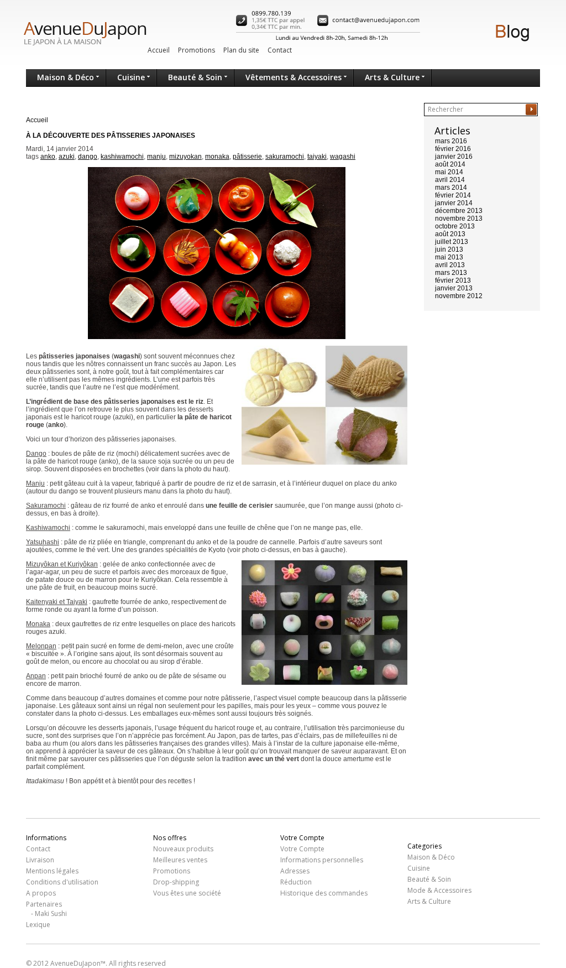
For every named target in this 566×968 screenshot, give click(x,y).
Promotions (196, 50)
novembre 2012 (459, 296)
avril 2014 (450, 180)
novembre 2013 (459, 218)
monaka (217, 156)
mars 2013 (451, 273)
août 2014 (450, 164)
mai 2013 (449, 257)
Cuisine (131, 77)
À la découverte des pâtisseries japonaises (110, 135)
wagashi (342, 156)
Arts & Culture (392, 77)
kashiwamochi (122, 156)
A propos (41, 893)
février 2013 (453, 280)
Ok (531, 109)
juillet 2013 (451, 242)
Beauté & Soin (195, 77)
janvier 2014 (454, 203)
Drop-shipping (176, 882)
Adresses (295, 871)
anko (47, 156)
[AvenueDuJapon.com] (76, 37)
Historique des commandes (324, 893)
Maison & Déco (65, 77)
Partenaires (44, 904)
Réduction (296, 882)
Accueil (159, 50)
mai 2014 (449, 172)
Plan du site (241, 50)
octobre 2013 (455, 226)
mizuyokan (185, 156)
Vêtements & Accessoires (293, 77)
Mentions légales (52, 871)
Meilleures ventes (180, 860)
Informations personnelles (321, 860)
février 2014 (453, 195)
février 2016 (453, 149)
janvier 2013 (454, 288)
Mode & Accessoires (439, 890)
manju (156, 156)
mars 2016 (451, 141)
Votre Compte (302, 848)
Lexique (38, 924)
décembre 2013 (459, 211)
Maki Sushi (51, 913)
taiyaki (317, 156)
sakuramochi (284, 156)
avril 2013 (450, 265)
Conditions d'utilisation (62, 882)
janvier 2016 (454, 156)
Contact (280, 50)
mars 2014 (451, 187)
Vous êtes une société (187, 893)
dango (87, 156)
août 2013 (450, 234)
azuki (67, 156)
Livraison (40, 860)
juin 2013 (449, 249)
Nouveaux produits (183, 848)
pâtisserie (247, 156)
